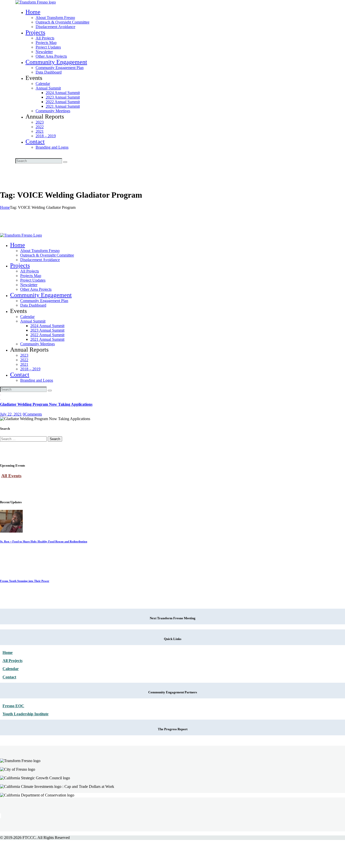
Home (5, 207)
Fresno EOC (13, 706)
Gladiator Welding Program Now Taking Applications (46, 404)
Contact (9, 677)
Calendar (11, 669)
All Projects (12, 660)
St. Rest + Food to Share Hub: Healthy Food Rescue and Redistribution (43, 541)
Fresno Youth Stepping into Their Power (24, 580)
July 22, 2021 (11, 414)
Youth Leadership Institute (25, 714)
